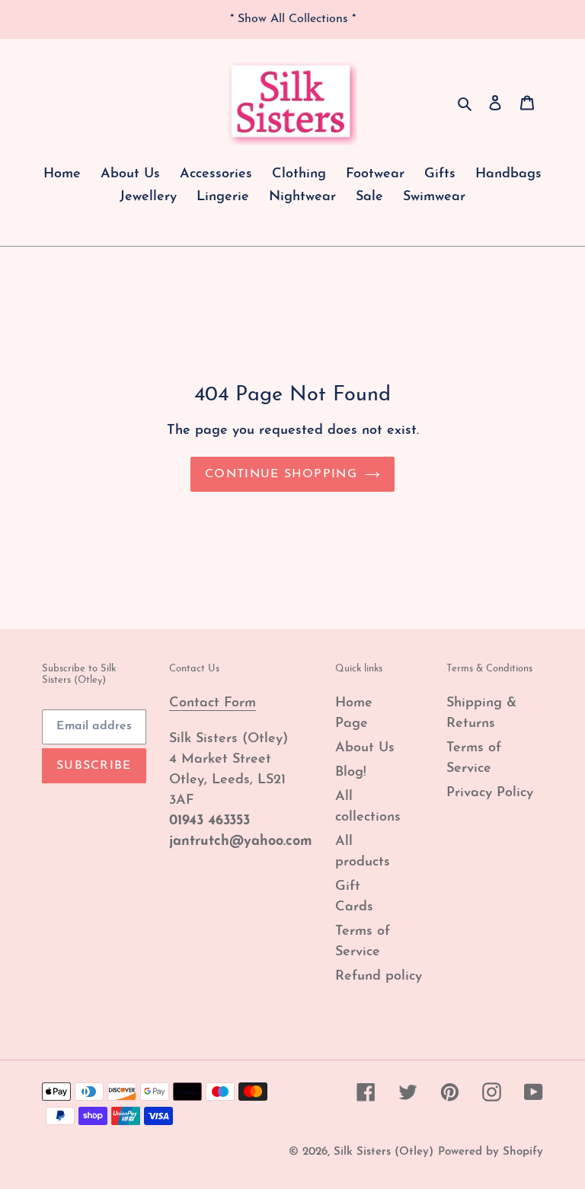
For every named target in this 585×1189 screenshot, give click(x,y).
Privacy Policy (489, 793)
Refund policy (378, 976)
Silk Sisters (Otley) (383, 1152)
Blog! (350, 772)
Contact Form (212, 703)
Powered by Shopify (490, 1152)
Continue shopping (281, 474)
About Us (365, 748)
